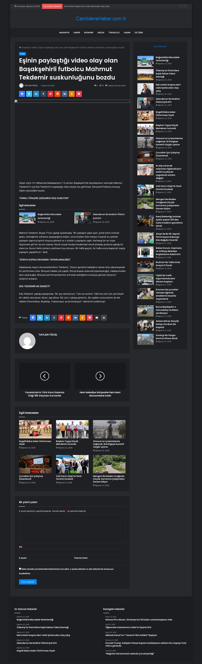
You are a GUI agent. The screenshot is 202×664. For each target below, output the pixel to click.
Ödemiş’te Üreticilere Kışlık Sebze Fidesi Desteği (167, 73)
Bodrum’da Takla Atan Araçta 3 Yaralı (168, 264)
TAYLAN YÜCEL (31, 85)
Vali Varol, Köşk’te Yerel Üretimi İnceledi (68, 477)
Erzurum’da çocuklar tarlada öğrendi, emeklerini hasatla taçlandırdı (167, 294)
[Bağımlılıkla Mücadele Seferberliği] (27, 218)
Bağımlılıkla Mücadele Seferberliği (168, 59)
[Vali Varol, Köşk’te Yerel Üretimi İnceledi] (72, 464)
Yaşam (127, 32)
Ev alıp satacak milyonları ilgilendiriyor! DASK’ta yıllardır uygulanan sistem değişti (168, 172)
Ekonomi (88, 32)
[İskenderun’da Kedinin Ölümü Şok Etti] (83, 218)
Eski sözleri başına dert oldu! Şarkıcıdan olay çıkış (86, 6)
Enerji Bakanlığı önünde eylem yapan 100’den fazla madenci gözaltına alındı (169, 221)
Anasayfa (64, 32)
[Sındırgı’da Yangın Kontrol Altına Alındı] (145, 339)
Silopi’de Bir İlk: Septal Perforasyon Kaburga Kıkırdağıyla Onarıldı (168, 237)
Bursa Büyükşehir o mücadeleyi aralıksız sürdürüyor (167, 310)
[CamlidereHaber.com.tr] (101, 18)
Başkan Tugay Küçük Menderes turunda (67, 443)
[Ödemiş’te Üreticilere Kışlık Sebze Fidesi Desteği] (145, 74)
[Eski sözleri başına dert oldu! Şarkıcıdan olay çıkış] (145, 88)
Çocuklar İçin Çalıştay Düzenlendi (31, 477)
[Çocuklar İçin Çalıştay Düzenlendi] (35, 464)
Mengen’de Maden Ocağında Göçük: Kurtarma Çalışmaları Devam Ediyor (109, 479)
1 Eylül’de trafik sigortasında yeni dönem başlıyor (165, 278)
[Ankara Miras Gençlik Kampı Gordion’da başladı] (145, 325)
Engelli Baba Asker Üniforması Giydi (35, 443)
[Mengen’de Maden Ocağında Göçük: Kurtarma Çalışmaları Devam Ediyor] (109, 464)
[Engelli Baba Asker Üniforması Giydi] (35, 429)
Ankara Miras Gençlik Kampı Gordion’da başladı (167, 324)
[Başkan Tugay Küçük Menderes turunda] (72, 429)
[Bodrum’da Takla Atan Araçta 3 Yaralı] (145, 266)
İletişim (139, 32)
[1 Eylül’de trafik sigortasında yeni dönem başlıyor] (145, 279)
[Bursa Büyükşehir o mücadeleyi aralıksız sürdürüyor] (145, 310)
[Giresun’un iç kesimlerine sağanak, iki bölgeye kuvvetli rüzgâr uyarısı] (109, 429)
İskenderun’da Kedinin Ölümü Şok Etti (168, 100)
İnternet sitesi (81, 558)
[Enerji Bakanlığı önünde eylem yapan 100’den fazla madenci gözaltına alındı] (145, 220)
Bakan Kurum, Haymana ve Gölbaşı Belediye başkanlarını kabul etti (169, 251)
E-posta (23, 558)
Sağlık (100, 32)
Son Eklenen (160, 46)
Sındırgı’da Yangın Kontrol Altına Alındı (166, 337)
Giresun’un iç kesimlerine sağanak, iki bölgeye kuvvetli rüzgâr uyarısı (108, 444)
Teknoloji (114, 32)
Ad (21, 547)
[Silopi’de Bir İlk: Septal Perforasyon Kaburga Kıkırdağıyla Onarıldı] (145, 237)
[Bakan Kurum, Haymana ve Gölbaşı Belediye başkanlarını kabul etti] (145, 252)
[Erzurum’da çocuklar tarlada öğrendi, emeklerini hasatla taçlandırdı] (145, 293)
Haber (76, 32)
